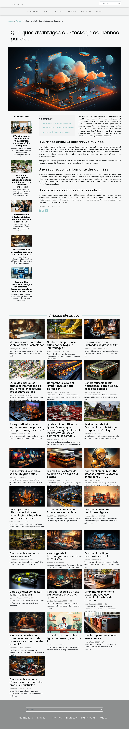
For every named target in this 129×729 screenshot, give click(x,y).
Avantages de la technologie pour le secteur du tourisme (64, 556)
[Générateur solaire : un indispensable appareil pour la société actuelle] (102, 370)
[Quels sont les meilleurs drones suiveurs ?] (27, 540)
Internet (59, 11)
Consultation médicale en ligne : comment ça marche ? (64, 638)
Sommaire (47, 118)
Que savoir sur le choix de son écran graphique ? (25, 472)
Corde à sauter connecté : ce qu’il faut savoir (25, 593)
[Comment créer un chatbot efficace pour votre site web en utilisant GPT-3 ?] (102, 458)
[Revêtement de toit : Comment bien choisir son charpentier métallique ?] (102, 411)
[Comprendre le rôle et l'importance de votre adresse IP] (64, 370)
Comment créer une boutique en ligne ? (96, 511)
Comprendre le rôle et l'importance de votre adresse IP (60, 385)
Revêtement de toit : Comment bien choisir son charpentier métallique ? (100, 427)
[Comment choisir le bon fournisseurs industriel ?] (64, 496)
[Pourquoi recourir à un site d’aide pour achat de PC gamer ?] (64, 579)
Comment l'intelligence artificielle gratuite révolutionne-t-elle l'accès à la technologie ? (21, 181)
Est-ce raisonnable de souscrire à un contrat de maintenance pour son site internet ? (26, 640)
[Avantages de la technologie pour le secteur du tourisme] (64, 540)
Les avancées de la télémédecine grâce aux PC (101, 343)
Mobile (47, 11)
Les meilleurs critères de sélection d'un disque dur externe (62, 474)
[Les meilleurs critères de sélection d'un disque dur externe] (64, 458)
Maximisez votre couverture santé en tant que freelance (21, 252)
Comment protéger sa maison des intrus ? (98, 555)
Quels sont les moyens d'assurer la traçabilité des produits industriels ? (26, 682)
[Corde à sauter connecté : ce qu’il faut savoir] (27, 579)
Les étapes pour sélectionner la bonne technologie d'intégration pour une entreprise (25, 514)
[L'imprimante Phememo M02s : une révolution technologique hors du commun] (102, 579)
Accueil (11, 21)
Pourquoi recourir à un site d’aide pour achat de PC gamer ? (63, 594)
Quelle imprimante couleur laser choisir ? (101, 637)
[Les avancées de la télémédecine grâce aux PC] (102, 329)
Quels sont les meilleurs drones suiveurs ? (24, 555)
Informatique (33, 11)
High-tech (72, 11)
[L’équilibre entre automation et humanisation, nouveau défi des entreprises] (21, 127)
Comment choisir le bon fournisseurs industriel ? (61, 511)
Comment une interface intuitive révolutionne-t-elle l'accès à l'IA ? (21, 218)
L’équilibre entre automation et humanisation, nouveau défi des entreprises (21, 141)
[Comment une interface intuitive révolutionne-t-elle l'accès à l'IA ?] (21, 206)
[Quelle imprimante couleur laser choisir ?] (102, 622)
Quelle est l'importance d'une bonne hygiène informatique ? (61, 345)
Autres (99, 11)
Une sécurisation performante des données (58, 128)
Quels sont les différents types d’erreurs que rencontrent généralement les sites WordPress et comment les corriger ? (63, 430)
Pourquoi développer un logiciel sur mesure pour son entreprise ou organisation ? (26, 427)
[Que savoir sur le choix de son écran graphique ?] (27, 458)
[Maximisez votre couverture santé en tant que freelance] (21, 241)
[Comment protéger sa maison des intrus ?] (102, 540)
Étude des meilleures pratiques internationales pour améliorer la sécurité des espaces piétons (25, 387)
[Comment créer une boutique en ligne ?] (102, 496)
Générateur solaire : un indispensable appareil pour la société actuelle (101, 385)
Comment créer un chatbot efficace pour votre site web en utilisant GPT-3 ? (101, 474)
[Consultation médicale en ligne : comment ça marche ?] (64, 622)
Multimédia (86, 11)
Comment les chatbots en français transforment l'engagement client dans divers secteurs (21, 287)
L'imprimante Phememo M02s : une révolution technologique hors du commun (99, 596)
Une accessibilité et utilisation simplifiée (56, 123)
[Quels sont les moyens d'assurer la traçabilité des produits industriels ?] (27, 666)
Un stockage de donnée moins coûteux (56, 132)
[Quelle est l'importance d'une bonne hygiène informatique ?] (64, 329)
